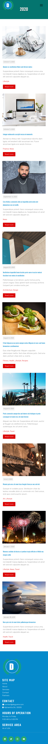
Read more (9, 87)
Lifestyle (6, 81)
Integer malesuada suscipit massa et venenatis (18, 134)
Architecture (7, 290)
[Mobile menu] (41, 5)
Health (11, 361)
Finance (6, 149)
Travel (12, 431)
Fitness (6, 361)
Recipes (25, 361)
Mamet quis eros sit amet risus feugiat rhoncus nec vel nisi (21, 484)
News (12, 149)
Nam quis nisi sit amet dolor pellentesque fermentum (19, 622)
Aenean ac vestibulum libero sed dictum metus (17, 67)
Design (15, 290)
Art (4, 499)
